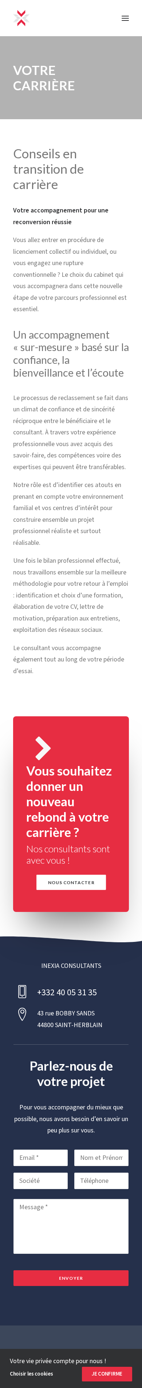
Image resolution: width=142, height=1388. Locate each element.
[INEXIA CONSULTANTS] (21, 18)
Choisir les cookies (31, 1373)
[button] (125, 18)
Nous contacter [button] (71, 882)
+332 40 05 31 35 (67, 992)
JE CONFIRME (107, 1373)
